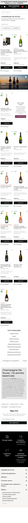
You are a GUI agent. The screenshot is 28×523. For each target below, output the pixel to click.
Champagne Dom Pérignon (14, 352)
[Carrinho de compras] (26, 7)
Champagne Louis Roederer (14, 354)
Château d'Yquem (14, 341)
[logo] (14, 7)
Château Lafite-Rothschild (14, 344)
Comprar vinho (5, 404)
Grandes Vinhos (14, 404)
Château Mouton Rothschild (14, 346)
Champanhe (9, 386)
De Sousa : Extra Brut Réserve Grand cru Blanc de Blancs (20, 51)
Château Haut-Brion (14, 338)
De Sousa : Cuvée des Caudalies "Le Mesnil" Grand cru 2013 (20, 188)
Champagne (3, 55)
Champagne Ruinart (14, 349)
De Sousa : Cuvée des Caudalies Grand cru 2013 (6, 148)
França (21, 404)
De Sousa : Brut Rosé (6, 186)
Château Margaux (14, 333)
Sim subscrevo (14, 422)
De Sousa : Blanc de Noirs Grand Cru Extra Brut (6, 266)
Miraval (14, 336)
